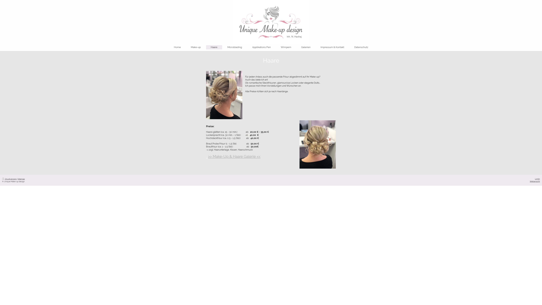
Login (537, 179)
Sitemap (21, 179)
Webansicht (535, 181)
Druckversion (11, 179)
